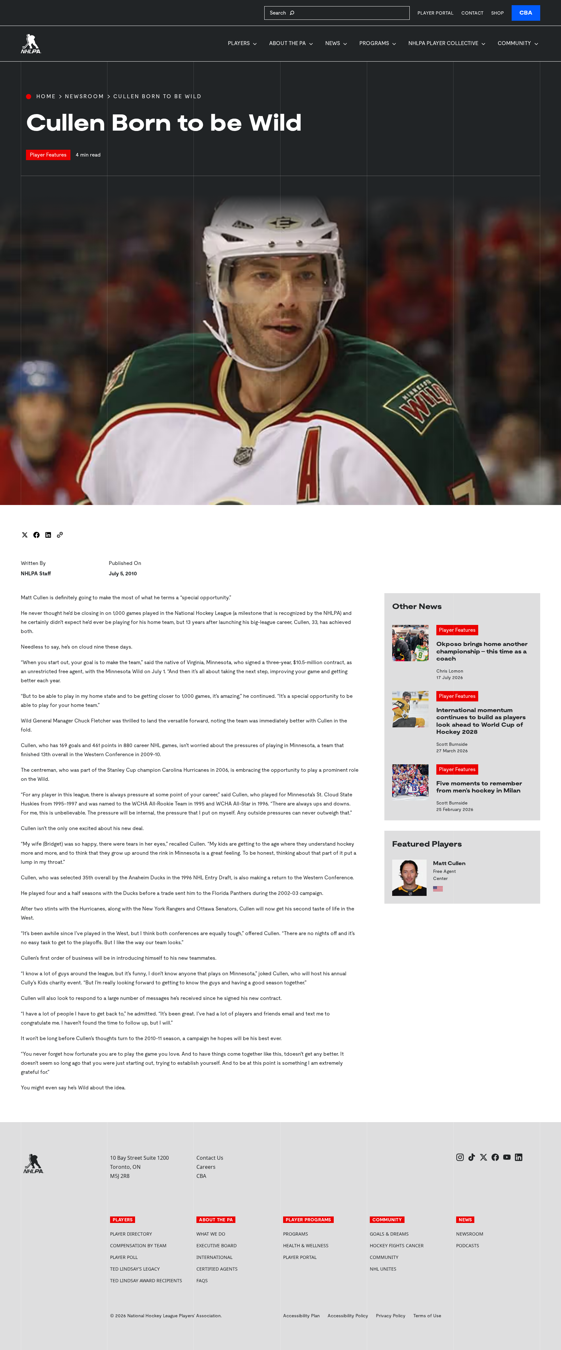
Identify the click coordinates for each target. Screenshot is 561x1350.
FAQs (202, 1280)
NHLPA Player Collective (443, 43)
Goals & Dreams (389, 1234)
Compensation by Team (138, 1245)
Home (46, 96)
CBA (525, 13)
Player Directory (131, 1234)
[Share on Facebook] (36, 535)
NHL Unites (407, 1269)
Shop (497, 13)
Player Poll (124, 1257)
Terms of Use (427, 1315)
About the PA (287, 43)
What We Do (210, 1234)
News (332, 43)
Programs (374, 43)
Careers (206, 1166)
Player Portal (436, 13)
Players (239, 43)
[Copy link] (60, 535)
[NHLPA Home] (31, 43)
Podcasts (467, 1245)
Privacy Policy (390, 1315)
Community (514, 43)
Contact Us (209, 1157)
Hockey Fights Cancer (397, 1245)
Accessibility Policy (348, 1315)
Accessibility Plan (301, 1315)
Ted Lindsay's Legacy (135, 1269)
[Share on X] (25, 535)
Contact (472, 13)
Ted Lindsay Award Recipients (146, 1280)
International (214, 1257)
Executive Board (216, 1245)
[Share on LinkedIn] (48, 535)
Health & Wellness (306, 1245)
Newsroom (84, 96)
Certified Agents (217, 1269)
